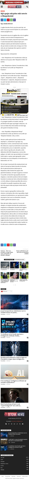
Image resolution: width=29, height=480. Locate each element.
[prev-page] (13, 285)
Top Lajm (2, 457)
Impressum (19, 476)
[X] (5, 20)
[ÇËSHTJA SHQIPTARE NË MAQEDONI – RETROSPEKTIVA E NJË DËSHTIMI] (14, 275)
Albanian (5, 291)
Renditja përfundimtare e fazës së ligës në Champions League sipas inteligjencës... (14, 358)
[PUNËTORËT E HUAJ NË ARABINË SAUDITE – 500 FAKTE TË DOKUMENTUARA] (4, 441)
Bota (9, 442)
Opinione (5, 9)
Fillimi (3, 476)
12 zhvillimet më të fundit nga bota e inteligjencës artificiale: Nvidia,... (12, 335)
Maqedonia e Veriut (4, 463)
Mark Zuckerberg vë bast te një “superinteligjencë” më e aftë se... (11, 405)
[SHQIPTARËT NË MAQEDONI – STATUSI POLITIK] (24, 265)
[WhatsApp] (11, 20)
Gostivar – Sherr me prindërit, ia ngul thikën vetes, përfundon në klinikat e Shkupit (7, 253)
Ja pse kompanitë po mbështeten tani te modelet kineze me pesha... (13, 311)
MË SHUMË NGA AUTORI (19, 259)
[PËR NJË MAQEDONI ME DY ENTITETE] (14, 265)
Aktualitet (2, 461)
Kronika (2, 465)
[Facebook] (2, 20)
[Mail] (14, 424)
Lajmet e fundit (25, 476)
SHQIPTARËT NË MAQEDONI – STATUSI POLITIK (23, 269)
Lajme (2, 459)
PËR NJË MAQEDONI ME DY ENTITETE (14, 269)
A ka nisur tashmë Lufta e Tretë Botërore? (5, 269)
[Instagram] (12, 424)
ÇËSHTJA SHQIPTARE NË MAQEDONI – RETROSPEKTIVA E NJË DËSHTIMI (14, 280)
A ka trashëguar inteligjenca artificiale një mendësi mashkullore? (13, 381)
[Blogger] (6, 424)
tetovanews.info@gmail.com (17, 421)
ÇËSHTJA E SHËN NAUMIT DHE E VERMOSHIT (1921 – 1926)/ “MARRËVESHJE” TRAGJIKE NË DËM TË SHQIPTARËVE (5, 281)
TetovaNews (3, 314)
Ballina (2, 9)
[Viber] (14, 20)
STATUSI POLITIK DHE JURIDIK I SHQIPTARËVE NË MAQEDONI (24, 280)
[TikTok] (17, 424)
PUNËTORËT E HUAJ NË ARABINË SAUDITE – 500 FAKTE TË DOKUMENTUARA (18, 440)
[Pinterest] (8, 20)
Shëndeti (2, 469)
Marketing (13, 476)
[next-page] (15, 285)
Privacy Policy (7, 476)
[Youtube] (23, 424)
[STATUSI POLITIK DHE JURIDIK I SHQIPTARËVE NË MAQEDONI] (24, 275)
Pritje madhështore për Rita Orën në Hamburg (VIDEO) (22, 252)
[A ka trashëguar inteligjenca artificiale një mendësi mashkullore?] (14, 372)
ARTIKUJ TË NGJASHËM (9, 259)
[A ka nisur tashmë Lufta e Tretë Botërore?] (5, 265)
